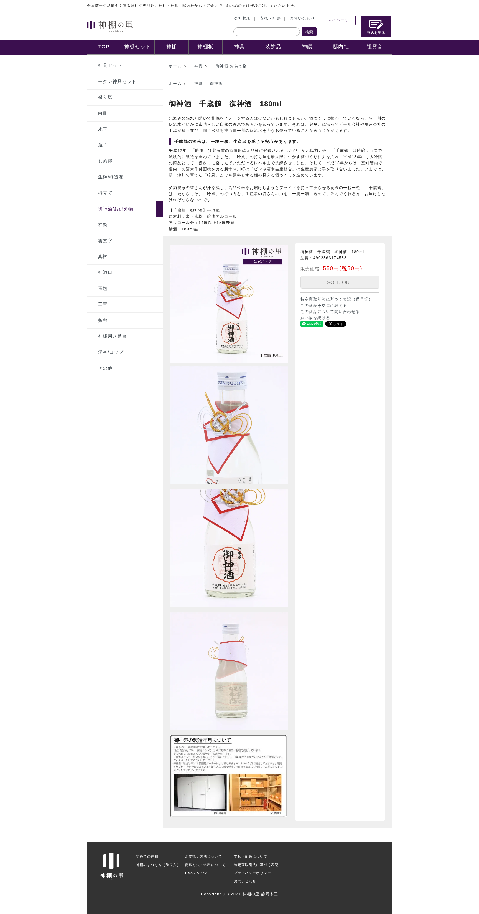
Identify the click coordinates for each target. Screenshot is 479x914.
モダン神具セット (117, 81)
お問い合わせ (302, 18)
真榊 (103, 256)
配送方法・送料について (205, 865)
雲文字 (105, 240)
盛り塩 (105, 97)
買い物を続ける (315, 318)
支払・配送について (250, 857)
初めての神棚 (147, 857)
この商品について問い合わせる (330, 312)
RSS (189, 873)
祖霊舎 (375, 46)
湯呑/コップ (111, 352)
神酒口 (105, 272)
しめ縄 (105, 161)
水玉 (103, 129)
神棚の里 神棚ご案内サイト (110, 26)
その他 (105, 368)
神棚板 (205, 46)
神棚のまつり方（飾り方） (158, 865)
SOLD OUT (340, 282)
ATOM (202, 873)
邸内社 (341, 46)
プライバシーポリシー (252, 873)
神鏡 (103, 224)
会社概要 (242, 18)
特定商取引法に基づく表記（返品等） (336, 299)
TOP (103, 46)
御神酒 (216, 84)
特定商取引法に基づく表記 (256, 865)
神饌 (307, 46)
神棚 (171, 46)
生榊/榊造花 (111, 177)
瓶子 (103, 145)
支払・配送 (270, 18)
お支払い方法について (203, 857)
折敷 (103, 320)
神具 (239, 46)
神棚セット (137, 46)
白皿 (103, 113)
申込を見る (376, 33)
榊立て (105, 193)
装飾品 (273, 46)
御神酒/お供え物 (115, 208)
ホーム (175, 66)
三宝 (103, 304)
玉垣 (103, 288)
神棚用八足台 (112, 336)
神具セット (110, 65)
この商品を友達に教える (323, 306)
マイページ (338, 20)
